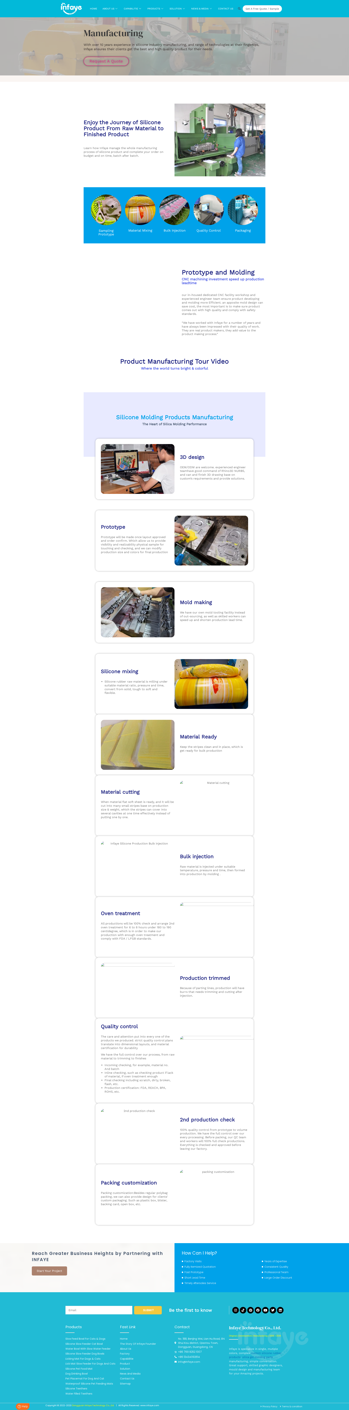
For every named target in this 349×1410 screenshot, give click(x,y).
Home (93, 8)
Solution (176, 8)
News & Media (200, 8)
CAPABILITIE (131, 8)
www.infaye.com (149, 1405)
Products (153, 8)
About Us (108, 8)
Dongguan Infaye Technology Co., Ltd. (93, 1405)
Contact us (225, 8)
